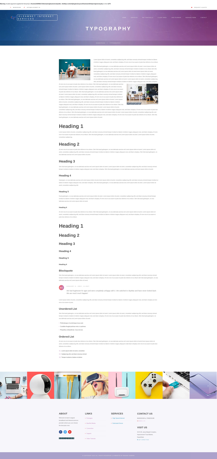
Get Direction (143, 439)
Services (134, 17)
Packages (89, 418)
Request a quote (200, 7)
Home (124, 17)
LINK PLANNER (176, 17)
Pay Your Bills (147, 17)
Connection (89, 428)
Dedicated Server (117, 423)
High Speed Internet (118, 418)
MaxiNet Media (91, 423)
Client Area (162, 17)
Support (88, 433)
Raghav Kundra (129, 455)
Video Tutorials (91, 438)
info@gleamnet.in (33, 7)
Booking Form (191, 17)
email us (142, 421)
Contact (204, 17)
